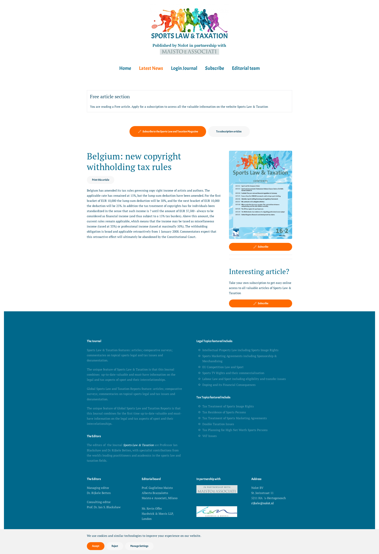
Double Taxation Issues (218, 424)
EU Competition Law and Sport (223, 367)
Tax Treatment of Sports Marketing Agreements (234, 418)
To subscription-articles (229, 131)
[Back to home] (189, 30)
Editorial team (246, 68)
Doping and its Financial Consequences (229, 385)
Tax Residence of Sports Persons (224, 412)
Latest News (151, 68)
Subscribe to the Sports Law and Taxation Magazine (170, 131)
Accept (95, 546)
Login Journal (184, 68)
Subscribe (214, 68)
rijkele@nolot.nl (262, 503)
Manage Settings (139, 546)
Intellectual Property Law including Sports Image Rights (240, 350)
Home (125, 68)
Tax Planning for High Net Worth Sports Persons (235, 430)
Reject (115, 546)
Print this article (100, 180)
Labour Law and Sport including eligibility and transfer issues (244, 379)
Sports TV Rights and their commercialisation (233, 373)
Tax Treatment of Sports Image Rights (228, 406)
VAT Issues (209, 436)
